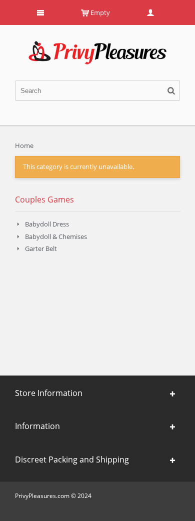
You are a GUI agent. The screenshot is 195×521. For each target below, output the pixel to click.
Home (24, 145)
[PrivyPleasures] (97, 45)
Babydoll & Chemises (56, 236)
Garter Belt (41, 248)
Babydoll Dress (47, 224)
